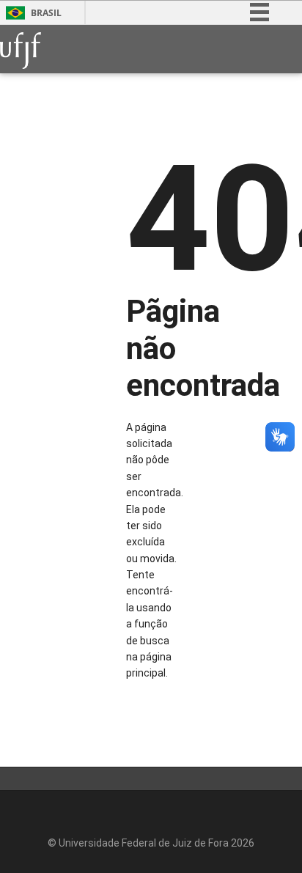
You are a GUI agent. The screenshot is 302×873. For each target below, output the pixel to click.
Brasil (46, 13)
